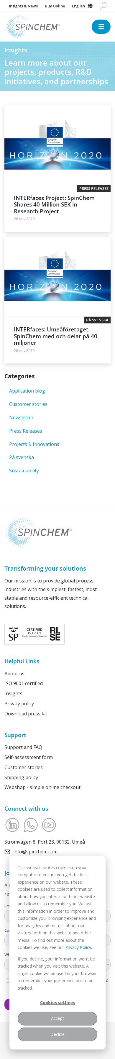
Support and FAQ (23, 747)
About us (14, 673)
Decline (57, 1034)
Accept (57, 1018)
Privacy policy (19, 703)
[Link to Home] (48, 27)
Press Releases (25, 431)
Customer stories (28, 404)
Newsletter (21, 417)
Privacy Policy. (78, 947)
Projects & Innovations (34, 444)
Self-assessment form (28, 757)
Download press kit (25, 713)
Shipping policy (21, 777)
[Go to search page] (104, 5)
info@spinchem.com (35, 851)
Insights (13, 693)
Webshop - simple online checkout (42, 787)
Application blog (27, 391)
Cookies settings (57, 1002)
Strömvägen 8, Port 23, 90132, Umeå (44, 842)
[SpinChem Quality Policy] (34, 634)
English (78, 6)
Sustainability (24, 470)
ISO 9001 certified (23, 683)
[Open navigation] (101, 27)
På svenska (21, 457)
